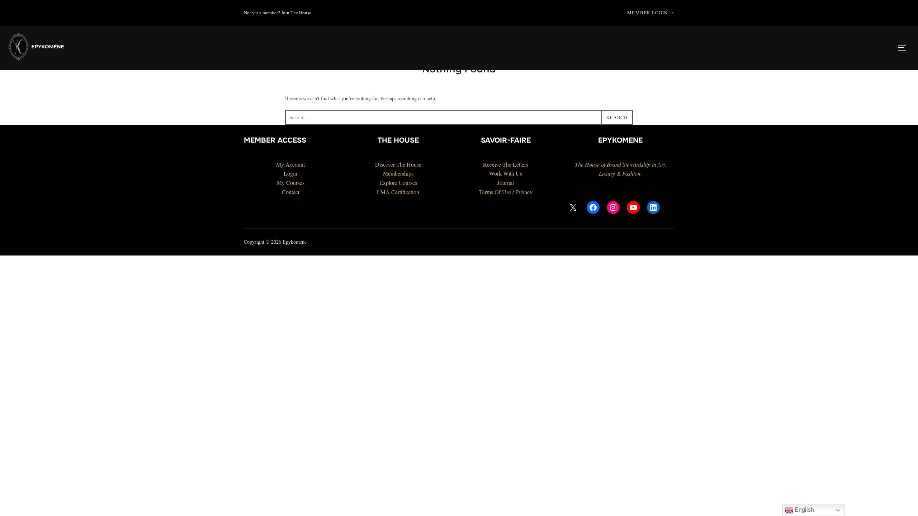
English (803, 510)
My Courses (290, 182)
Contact (290, 192)
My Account (290, 164)
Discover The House (398, 164)
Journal (505, 182)
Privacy (524, 192)
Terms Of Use (495, 192)
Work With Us (505, 173)
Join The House (296, 12)
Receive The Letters (505, 164)
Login (290, 173)
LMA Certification (398, 192)
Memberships (398, 173)
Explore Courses (398, 182)
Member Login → (650, 12)
